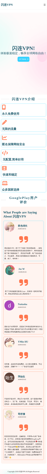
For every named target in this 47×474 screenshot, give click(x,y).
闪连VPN (7, 4)
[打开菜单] (44, 4)
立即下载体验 (22, 59)
